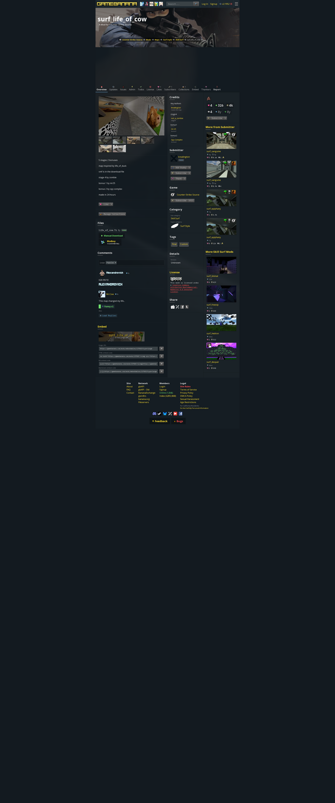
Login (162, 386)
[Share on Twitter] (177, 307)
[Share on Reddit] (173, 307)
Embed (102, 326)
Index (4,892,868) (168, 395)
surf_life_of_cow (193, 40)
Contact (130, 392)
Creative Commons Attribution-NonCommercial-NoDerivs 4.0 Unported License (184, 288)
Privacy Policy (186, 392)
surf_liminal (212, 276)
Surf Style (167, 40)
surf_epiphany (214, 208)
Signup (213, 3)
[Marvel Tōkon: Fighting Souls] (151, 4)
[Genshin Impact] (161, 4)
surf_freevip (213, 304)
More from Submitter (220, 127)
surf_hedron (213, 333)
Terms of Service (188, 389)
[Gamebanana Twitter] (170, 413)
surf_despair (213, 362)
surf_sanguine (214, 151)
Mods (148, 40)
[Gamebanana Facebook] (180, 413)
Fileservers (143, 402)
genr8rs (142, 395)
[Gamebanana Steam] (160, 413)
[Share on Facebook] (182, 307)
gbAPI (141, 386)
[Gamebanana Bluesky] (165, 413)
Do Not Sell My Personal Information (194, 408)
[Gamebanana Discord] (154, 413)
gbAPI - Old (143, 389)
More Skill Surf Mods (219, 252)
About (130, 386)
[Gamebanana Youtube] (175, 413)
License (175, 272)
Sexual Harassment (189, 399)
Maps (157, 40)
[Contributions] (182, 107)
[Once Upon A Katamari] (156, 4)
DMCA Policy (186, 395)
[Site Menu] (236, 4)
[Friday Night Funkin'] (146, 4)
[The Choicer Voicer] (141, 4)
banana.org (144, 399)
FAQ (128, 389)
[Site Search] (196, 4)
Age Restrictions (188, 402)
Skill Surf (179, 40)
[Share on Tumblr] (187, 307)
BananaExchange (146, 392)
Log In (205, 3)
